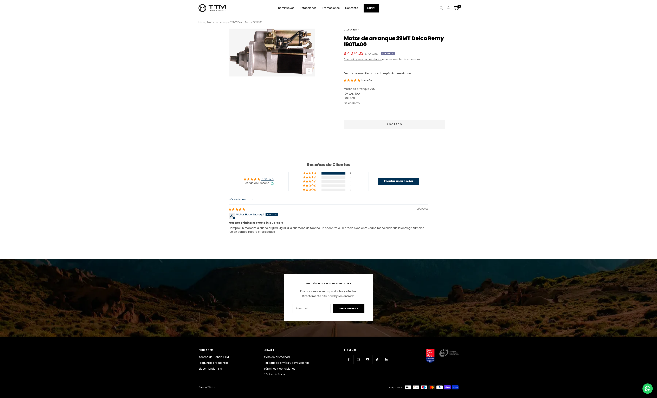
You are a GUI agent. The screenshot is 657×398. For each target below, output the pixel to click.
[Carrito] (456, 8)
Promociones (331, 8)
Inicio (201, 22)
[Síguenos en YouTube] (367, 359)
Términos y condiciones (279, 369)
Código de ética (274, 374)
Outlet (371, 8)
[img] (237, 209)
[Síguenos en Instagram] (358, 359)
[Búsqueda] (441, 8)
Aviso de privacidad (277, 357)
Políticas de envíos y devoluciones (286, 363)
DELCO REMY (351, 29)
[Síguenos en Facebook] (348, 359)
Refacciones (308, 8)
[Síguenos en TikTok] (377, 359)
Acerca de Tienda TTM (213, 357)
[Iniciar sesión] (448, 8)
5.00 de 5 (267, 179)
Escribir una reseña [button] (398, 181)
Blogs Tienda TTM (210, 369)
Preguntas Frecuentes (213, 363)
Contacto (351, 8)
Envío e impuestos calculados (363, 59)
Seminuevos (286, 8)
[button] (352, 80)
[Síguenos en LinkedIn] (386, 359)
